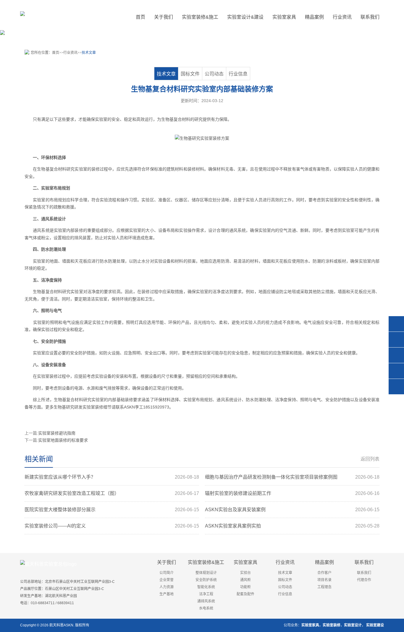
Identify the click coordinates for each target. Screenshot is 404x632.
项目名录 (324, 580)
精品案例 (324, 562)
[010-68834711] (396, 339)
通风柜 (245, 580)
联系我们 (364, 562)
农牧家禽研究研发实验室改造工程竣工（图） (112, 493)
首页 (140, 17)
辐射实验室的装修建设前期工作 (292, 493)
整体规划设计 (206, 573)
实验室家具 (245, 562)
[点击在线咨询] (396, 324)
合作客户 (324, 573)
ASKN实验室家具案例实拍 (292, 525)
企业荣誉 (166, 580)
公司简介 (166, 573)
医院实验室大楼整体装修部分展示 (112, 509)
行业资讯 (70, 53)
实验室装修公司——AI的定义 (112, 525)
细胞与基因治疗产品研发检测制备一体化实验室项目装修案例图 (292, 477)
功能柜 (245, 587)
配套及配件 (245, 594)
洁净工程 (206, 594)
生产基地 (166, 594)
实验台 (245, 573)
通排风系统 (206, 601)
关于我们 (166, 562)
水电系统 (206, 608)
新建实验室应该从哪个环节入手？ (112, 477)
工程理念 (324, 587)
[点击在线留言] (396, 371)
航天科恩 (56, 625)
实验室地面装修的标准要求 (63, 440)
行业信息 (238, 73)
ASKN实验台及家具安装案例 (292, 509)
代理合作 (364, 580)
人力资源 (166, 587)
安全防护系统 (206, 580)
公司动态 (214, 73)
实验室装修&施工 (206, 562)
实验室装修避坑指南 (56, 433)
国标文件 (190, 73)
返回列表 (370, 458)
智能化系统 (206, 587)
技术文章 (89, 53)
